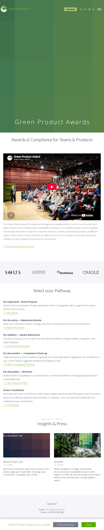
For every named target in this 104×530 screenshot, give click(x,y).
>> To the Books (11, 404)
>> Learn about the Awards (16, 345)
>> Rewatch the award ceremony (18, 246)
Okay (89, 524)
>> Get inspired (10, 312)
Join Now (70, 9)
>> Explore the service (14, 327)
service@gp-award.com (55, 509)
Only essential (65, 524)
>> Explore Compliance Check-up (19, 364)
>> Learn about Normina (15, 382)
